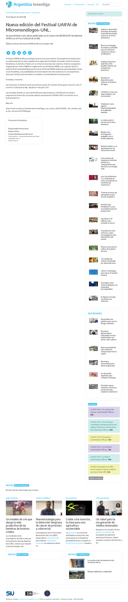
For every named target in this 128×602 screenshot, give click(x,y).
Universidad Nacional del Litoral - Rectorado (23, 13)
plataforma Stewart (104, 532)
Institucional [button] (79, 5)
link (92, 415)
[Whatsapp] (30, 53)
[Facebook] (8, 53)
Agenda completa (96, 478)
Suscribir (91, 5)
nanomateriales (53, 538)
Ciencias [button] (67, 5)
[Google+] (19, 53)
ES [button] (97, 5)
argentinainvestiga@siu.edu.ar (29, 599)
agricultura (72, 533)
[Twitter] (14, 53)
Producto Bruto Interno (75, 543)
